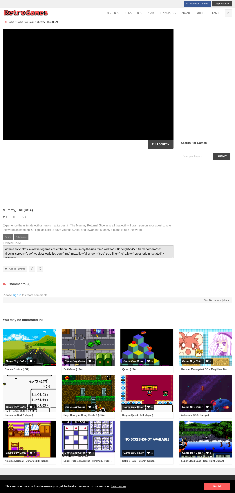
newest (217, 300)
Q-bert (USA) (129, 369)
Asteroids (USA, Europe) (195, 415)
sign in (17, 295)
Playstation (168, 13)
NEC (139, 13)
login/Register (222, 3)
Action (8, 237)
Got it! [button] (217, 486)
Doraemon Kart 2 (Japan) (19, 415)
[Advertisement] (88, 178)
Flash (214, 13)
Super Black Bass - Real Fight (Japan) (202, 461)
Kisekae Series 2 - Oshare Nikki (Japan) (27, 461)
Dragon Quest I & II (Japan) (137, 415)
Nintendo (113, 13)
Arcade (186, 13)
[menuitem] (113, 13)
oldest (226, 300)
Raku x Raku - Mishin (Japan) (138, 461)
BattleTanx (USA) (73, 369)
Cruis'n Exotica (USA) (17, 369)
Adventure (21, 237)
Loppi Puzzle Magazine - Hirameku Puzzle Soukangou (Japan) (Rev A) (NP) (106, 461)
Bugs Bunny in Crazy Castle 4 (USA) (84, 415)
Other (201, 13)
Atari (151, 13)
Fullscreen (160, 144)
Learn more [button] (118, 486)
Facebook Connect (198, 3)
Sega (128, 13)
